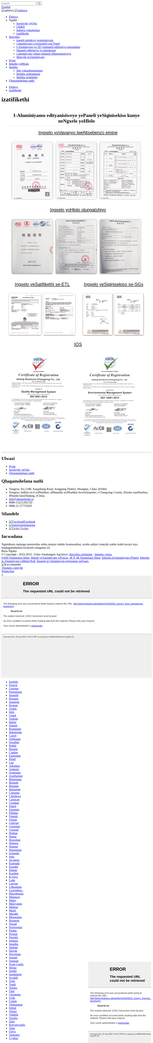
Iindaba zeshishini (27, 77)
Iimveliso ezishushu (80, 554)
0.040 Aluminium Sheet (15, 557)
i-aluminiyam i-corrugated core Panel (38, 43)
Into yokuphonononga (29, 70)
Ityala (12, 60)
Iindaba (13, 67)
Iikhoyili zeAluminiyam (30, 57)
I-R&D (20, 26)
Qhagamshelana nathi (21, 80)
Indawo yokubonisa (28, 30)
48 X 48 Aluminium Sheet (84, 557)
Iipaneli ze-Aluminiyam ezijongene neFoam (62, 561)
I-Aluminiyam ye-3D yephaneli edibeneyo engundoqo (48, 47)
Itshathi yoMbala (19, 63)
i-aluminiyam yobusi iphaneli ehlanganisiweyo (43, 53)
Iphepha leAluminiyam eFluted (120, 557)
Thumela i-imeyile (12, 567)
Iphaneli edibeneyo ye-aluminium (36, 50)
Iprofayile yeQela (26, 23)
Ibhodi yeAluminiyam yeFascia (49, 557)
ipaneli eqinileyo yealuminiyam (34, 40)
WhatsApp (7, 571)
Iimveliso (14, 36)
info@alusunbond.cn (21, 499)
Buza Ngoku (9, 551)
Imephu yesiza (103, 554)
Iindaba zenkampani (28, 73)
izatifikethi (22, 33)
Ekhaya (13, 16)
